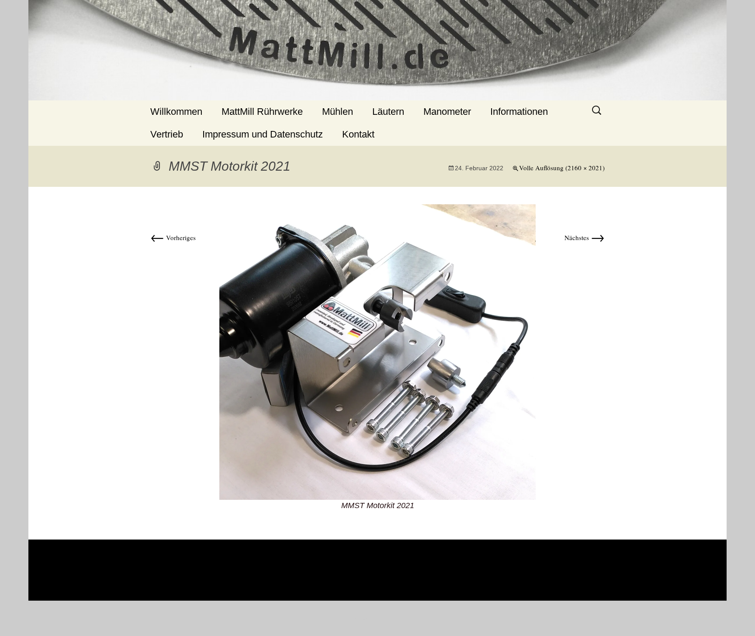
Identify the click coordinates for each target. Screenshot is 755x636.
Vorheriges (173, 237)
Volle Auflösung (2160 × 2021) (562, 167)
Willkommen (176, 111)
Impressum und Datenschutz (262, 134)
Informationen (519, 111)
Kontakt (358, 134)
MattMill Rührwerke (262, 111)
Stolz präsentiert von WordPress (377, 619)
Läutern (388, 111)
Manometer (447, 111)
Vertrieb (166, 134)
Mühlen (337, 111)
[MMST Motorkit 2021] (377, 351)
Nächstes (585, 237)
